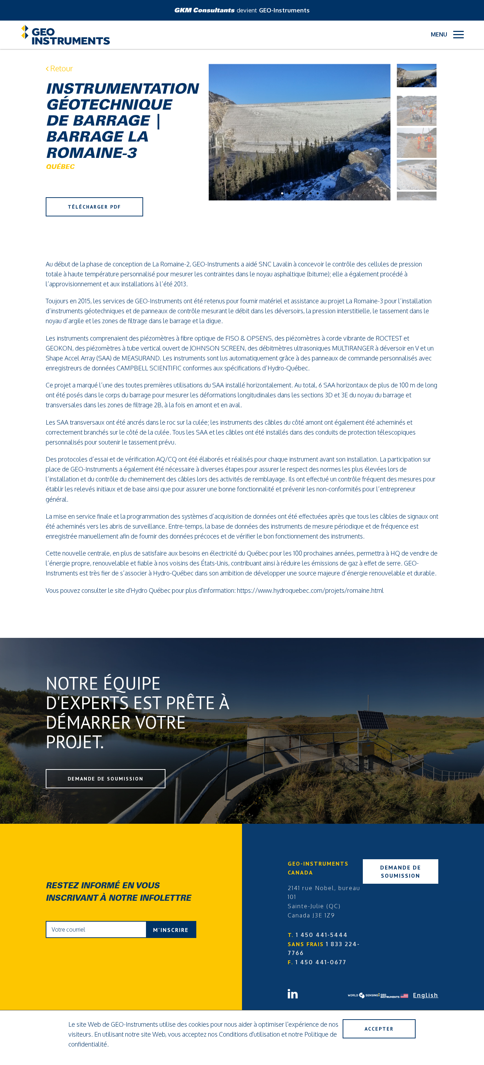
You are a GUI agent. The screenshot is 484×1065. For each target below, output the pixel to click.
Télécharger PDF (94, 207)
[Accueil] (65, 35)
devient (273, 10)
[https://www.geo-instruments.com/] (393, 995)
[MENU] (458, 34)
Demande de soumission (105, 779)
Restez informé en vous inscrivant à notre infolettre (118, 893)
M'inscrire (170, 929)
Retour (61, 68)
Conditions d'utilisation (249, 1034)
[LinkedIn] (318, 990)
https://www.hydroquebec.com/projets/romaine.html (310, 590)
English (425, 995)
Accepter (379, 1029)
